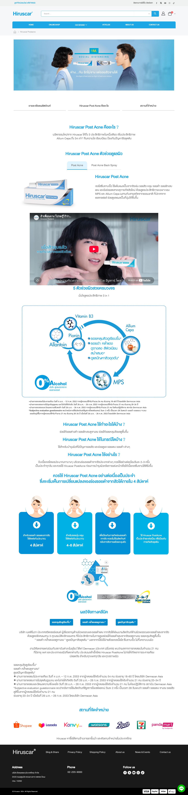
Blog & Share (52, 752)
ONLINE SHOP (54, 24)
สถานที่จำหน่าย (148, 106)
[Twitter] (161, 3)
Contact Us (154, 24)
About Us (129, 24)
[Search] (155, 14)
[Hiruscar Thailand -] (22, 14)
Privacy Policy (75, 752)
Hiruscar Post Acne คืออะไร (94, 106)
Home (31, 24)
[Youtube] (165, 3)
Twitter (129, 772)
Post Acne (77, 165)
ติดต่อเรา (149, 3)
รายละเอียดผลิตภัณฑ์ (40, 106)
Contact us (165, 752)
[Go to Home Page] (14, 32)
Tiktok (142, 772)
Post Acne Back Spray (104, 165)
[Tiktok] (173, 3)
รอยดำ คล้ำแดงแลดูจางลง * (94, 622)
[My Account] (163, 14)
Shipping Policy (97, 752)
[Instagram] (169, 3)
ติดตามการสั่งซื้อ (139, 3)
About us (120, 752)
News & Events (142, 752)
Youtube (134, 772)
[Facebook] (156, 3)
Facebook (125, 772)
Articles (106, 24)
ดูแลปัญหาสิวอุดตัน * (126, 622)
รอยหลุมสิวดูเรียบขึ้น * (61, 622)
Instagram (138, 772)
